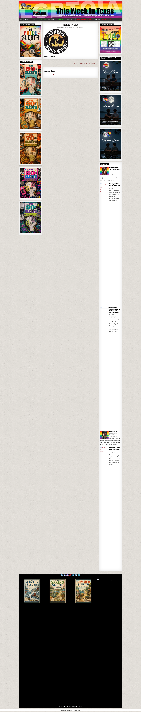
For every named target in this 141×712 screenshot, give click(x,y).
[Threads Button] (67, 575)
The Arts (97, 19)
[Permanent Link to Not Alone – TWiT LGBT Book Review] (104, 508)
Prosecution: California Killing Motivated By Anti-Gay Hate (114, 310)
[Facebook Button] (65, 575)
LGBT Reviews (51, 19)
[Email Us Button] (79, 575)
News (34, 19)
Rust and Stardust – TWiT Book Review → (85, 63)
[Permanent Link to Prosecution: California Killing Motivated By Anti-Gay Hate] (104, 368)
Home (21, 19)
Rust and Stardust (70, 25)
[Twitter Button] (62, 575)
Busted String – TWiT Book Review (115, 168)
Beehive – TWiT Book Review (114, 432)
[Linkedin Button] (73, 575)
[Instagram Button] (76, 575)
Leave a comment (79, 27)
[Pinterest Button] (70, 575)
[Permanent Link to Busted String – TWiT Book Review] (104, 171)
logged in (55, 74)
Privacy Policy (76, 710)
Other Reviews (70, 19)
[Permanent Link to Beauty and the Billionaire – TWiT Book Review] (104, 244)
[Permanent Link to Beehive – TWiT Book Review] (104, 435)
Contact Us (27, 19)
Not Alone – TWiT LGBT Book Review (114, 448)
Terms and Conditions (66, 710)
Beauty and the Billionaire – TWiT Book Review (114, 185)
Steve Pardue (61, 27)
